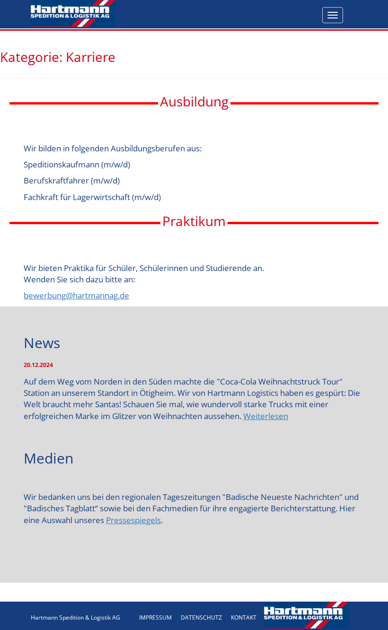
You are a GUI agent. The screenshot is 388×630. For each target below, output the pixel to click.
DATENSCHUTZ (201, 617)
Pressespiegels (133, 520)
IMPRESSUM (155, 617)
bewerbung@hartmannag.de (76, 295)
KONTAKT (243, 617)
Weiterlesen (265, 416)
